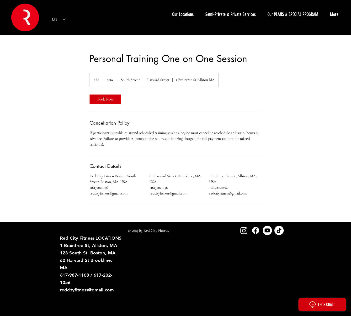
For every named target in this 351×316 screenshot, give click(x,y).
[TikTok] (279, 230)
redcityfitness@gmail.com (87, 290)
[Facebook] (255, 230)
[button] (230, 14)
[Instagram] (244, 230)
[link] (105, 99)
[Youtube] (267, 230)
